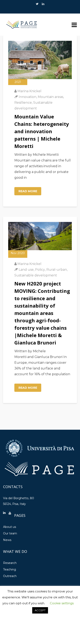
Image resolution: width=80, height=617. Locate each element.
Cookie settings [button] (62, 603)
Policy (40, 270)
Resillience (23, 103)
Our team (10, 533)
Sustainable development (35, 275)
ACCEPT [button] (40, 610)
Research (10, 563)
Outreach (10, 576)
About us (9, 527)
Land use (26, 270)
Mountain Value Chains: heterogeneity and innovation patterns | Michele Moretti (41, 131)
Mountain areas (50, 97)
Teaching (9, 569)
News (7, 540)
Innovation (27, 97)
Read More (27, 191)
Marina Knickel (29, 91)
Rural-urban (56, 270)
